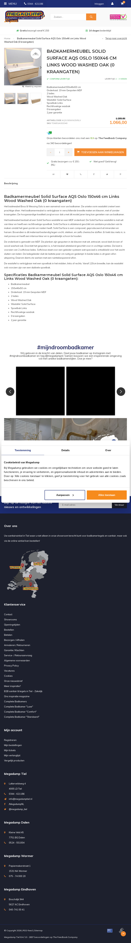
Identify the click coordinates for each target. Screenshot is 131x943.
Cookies (8, 675)
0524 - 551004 (17, 842)
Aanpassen (63, 494)
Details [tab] (65, 450)
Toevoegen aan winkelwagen (102, 152)
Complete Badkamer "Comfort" (20, 711)
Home (7, 38)
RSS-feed (28, 930)
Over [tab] (108, 450)
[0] (122, 3)
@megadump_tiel (18, 809)
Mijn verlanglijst (12, 755)
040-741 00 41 (17, 909)
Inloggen (99, 3)
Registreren (10, 740)
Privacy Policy (11, 665)
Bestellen (9, 629)
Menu (12, 3)
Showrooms (10, 619)
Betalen (8, 635)
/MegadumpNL (16, 804)
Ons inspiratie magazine (17, 696)
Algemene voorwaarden (17, 660)
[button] (40, 391)
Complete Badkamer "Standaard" (21, 716)
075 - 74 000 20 (17, 876)
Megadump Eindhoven (20, 889)
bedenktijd (34, 30)
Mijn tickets (10, 750)
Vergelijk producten (14, 760)
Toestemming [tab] (23, 450)
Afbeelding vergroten (33, 86)
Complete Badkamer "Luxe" (18, 706)
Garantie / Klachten (14, 650)
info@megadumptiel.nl (20, 799)
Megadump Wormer (18, 856)
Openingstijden (12, 624)
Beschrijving (11, 183)
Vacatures (9, 670)
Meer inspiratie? (12, 686)
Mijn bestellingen (13, 745)
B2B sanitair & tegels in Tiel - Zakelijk (23, 691)
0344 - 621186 (35, 3)
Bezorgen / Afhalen (14, 640)
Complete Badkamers (15, 701)
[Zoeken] (91, 16)
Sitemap (38, 930)
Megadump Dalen (16, 822)
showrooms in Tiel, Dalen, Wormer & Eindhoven (100, 30)
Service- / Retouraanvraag (18, 655)
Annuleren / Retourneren (17, 645)
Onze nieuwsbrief (13, 681)
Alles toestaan (106, 494)
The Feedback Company (65, 937)
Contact (8, 614)
